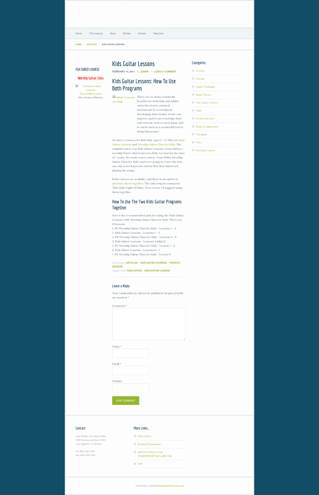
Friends (200, 78)
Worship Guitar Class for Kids (156, 144)
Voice (199, 142)
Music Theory (203, 94)
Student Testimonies (149, 444)
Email (116, 363)
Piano (199, 110)
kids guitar (134, 270)
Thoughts (201, 134)
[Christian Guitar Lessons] (91, 89)
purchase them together (127, 183)
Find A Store (145, 436)
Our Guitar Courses (153, 262)
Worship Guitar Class (159, 14)
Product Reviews (205, 118)
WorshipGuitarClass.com (169, 485)
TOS (140, 463)
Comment (119, 305)
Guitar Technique (205, 86)
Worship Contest (205, 150)
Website (117, 381)
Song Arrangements (207, 126)
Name (117, 346)
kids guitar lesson (156, 270)
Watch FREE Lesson (90, 93)
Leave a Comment (165, 71)
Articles (132, 262)
